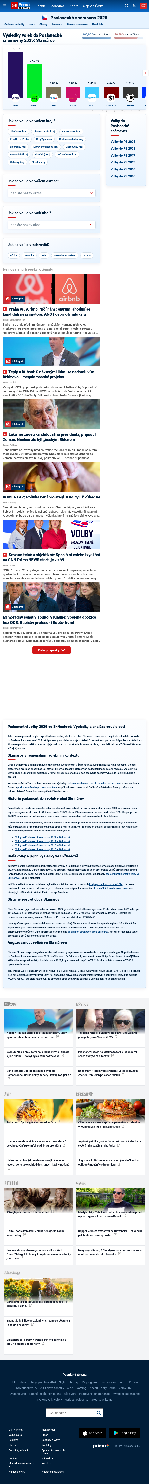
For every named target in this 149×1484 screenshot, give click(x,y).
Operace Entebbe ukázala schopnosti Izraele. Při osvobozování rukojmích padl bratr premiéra (36, 1143)
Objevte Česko (93, 6)
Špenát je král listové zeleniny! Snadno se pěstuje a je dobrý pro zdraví (38, 1322)
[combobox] (50, 193)
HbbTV (12, 1445)
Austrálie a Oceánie (64, 255)
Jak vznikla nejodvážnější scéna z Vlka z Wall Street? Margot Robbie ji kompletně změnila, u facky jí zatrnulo (39, 1254)
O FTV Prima (16, 1429)
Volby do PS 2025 (123, 142)
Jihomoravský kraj (44, 131)
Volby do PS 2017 (123, 155)
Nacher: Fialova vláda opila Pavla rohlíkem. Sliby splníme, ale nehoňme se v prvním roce (37, 1034)
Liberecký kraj (18, 146)
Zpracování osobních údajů (53, 1452)
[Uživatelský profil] (134, 5)
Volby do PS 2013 (123, 162)
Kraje (32, 24)
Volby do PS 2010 (123, 169)
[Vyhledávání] (126, 5)
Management (49, 1429)
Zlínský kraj (38, 162)
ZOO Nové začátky (52, 1388)
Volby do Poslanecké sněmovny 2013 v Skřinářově (42, 845)
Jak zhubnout (19, 1382)
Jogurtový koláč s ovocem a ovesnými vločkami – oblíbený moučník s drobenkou (108, 1162)
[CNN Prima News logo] (20, 6)
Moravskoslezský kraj (45, 146)
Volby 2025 (126, 1388)
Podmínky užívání (18, 1450)
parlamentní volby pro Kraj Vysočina (37, 787)
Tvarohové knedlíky (49, 1399)
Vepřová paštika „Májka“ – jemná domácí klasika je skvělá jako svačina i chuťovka (109, 1143)
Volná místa (15, 1434)
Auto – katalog (76, 1388)
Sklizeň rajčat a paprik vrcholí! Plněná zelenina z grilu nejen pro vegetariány (36, 1341)
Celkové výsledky (14, 24)
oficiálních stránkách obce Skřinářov (88, 931)
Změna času (108, 1382)
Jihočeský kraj (18, 131)
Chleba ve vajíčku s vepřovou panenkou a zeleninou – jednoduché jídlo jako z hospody (109, 1124)
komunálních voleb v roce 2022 (111, 888)
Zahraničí (58, 6)
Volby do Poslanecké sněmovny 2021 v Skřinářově (42, 837)
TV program (89, 1382)
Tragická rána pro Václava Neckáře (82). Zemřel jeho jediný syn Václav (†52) (107, 1034)
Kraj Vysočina (44, 139)
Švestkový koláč (101, 1399)
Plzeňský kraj (42, 154)
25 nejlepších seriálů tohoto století (28, 1212)
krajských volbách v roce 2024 (106, 884)
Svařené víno (18, 1394)
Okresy (43, 24)
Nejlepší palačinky (76, 1399)
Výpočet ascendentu (126, 1394)
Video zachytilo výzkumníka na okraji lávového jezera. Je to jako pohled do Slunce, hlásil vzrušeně (38, 1162)
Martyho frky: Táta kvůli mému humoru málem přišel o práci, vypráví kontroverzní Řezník (110, 1214)
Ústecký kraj (17, 162)
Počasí (133, 1382)
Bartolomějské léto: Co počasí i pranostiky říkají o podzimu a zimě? (37, 1303)
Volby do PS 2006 (123, 176)
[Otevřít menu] (5, 6)
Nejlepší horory (69, 1382)
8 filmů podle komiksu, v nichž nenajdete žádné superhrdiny (36, 1233)
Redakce (46, 1463)
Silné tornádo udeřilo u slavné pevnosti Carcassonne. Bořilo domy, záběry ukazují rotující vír (39, 1072)
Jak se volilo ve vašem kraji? (31, 121)
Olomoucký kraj (74, 146)
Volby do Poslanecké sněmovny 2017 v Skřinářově (42, 841)
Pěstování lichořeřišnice (94, 1394)
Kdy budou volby (26, 1388)
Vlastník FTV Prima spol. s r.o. (22, 1465)
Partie (122, 1382)
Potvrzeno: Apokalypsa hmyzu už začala (31, 1122)
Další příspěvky (49, 650)
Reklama (13, 1439)
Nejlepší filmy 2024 (43, 1382)
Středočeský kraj (66, 154)
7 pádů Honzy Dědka (102, 1388)
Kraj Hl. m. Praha (19, 139)
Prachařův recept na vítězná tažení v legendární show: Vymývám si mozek (107, 1054)
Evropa (87, 255)
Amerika (29, 255)
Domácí (41, 6)
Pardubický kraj (19, 154)
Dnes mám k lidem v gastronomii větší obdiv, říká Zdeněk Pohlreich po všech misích (108, 1072)
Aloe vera (70, 1394)
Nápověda (47, 1458)
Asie (43, 255)
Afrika (13, 255)
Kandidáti (97, 24)
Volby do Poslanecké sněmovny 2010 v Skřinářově (42, 849)
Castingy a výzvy (51, 1439)
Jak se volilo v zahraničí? (29, 245)
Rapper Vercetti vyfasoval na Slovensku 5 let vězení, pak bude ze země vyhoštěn (110, 1233)
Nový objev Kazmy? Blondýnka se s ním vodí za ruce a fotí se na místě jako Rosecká (110, 1252)
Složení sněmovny (77, 24)
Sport (74, 6)
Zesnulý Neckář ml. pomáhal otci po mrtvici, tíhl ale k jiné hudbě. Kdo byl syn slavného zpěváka (38, 1054)
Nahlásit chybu (17, 1471)
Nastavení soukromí (53, 1471)
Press (45, 1434)
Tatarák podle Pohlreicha (45, 1394)
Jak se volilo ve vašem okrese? (33, 181)
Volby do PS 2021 (123, 148)
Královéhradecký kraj (71, 139)
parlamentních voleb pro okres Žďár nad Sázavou (94, 783)
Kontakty (46, 1445)
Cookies (13, 1458)
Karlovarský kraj (71, 131)
